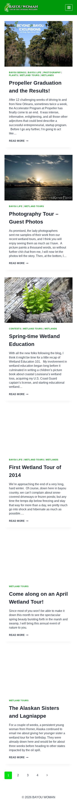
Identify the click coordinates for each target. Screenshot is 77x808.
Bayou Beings (17, 72)
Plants (13, 75)
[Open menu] (69, 7)
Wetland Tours (29, 75)
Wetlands (47, 75)
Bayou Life (34, 72)
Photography (52, 72)
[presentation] (38, 44)
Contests (15, 329)
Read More (18, 140)
